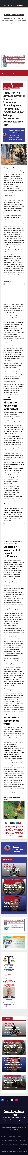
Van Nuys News (6, 89)
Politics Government (9, 866)
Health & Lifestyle (7, 85)
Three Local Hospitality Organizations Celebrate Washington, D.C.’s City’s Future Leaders (18, 831)
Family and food (7, 83)
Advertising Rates (11, 1136)
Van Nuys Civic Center (6, 1151)
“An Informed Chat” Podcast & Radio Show (15, 1133)
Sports (20, 1148)
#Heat (17, 137)
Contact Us (4, 1140)
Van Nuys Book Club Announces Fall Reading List (13, 1082)
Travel (24, 1148)
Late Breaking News (17, 85)
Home (2, 1133)
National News (6, 87)
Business (19, 1136)
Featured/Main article (17, 83)
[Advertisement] (14, 39)
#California (12, 135)
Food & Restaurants (6, 1144)
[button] (13, 73)
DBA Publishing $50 (12, 1140)
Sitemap (16, 1148)
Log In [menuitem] (2, 1)
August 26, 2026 (10, 1032)
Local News (15, 1144)
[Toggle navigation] (25, 73)
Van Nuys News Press (14, 14)
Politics (10, 1148)
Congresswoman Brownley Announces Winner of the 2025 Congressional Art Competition (9, 831)
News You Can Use (16, 87)
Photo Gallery (4, 1148)
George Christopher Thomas (16, 130)
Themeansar (15, 1129)
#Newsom (19, 139)
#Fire (17, 135)
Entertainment (22, 1140)
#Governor (12, 137)
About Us (3, 1136)
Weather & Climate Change (20, 1151)
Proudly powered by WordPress (9, 1127)
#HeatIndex (12, 139)
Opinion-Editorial (23, 1144)
